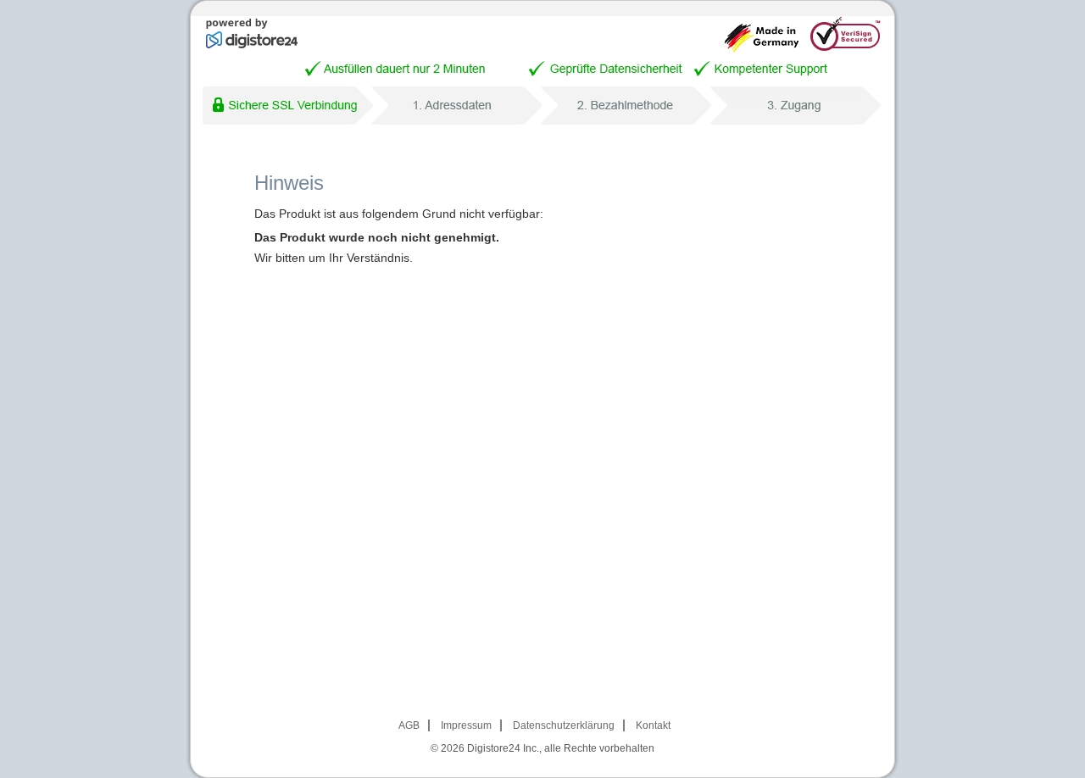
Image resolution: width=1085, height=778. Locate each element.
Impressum (466, 725)
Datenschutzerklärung (564, 725)
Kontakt (653, 725)
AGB (409, 725)
